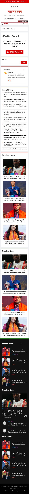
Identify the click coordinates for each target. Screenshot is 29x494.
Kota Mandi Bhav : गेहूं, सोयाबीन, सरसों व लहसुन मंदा (15, 149)
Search (4, 59)
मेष (24, 69)
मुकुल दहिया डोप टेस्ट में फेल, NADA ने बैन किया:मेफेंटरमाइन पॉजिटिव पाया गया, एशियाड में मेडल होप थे (15, 106)
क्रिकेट (12, 174)
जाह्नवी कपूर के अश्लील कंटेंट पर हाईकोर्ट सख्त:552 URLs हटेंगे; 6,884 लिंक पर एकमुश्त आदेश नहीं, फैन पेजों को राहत (13, 1)
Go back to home (14, 52)
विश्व (12, 384)
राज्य (9, 491)
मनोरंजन (14, 239)
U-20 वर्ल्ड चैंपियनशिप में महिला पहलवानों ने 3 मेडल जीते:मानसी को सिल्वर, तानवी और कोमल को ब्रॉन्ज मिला (14, 200)
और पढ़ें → (10, 80)
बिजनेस (24, 491)
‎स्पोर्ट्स (16, 174)
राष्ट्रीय (5, 491)
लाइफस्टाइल (18, 491)
